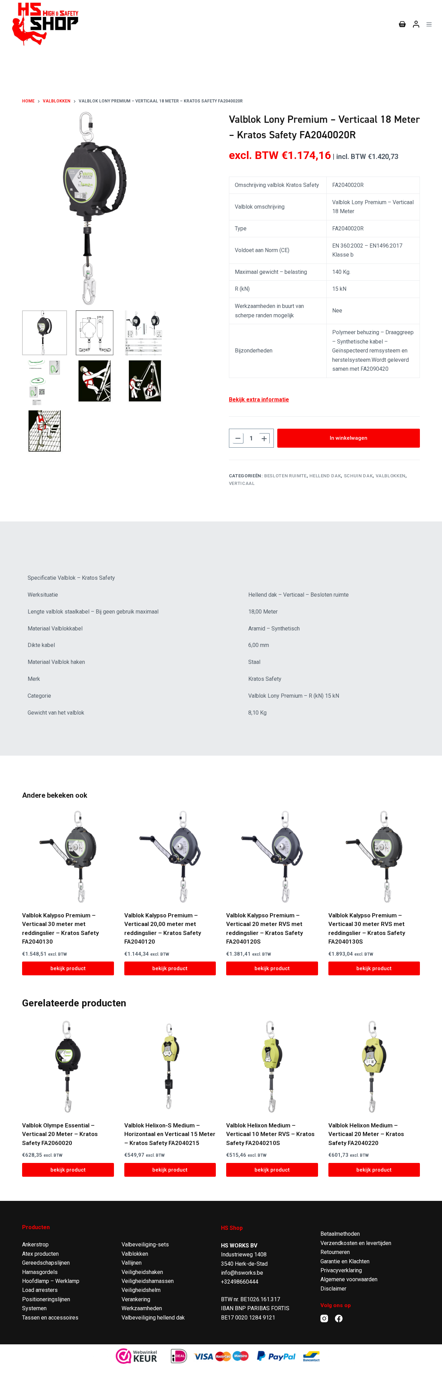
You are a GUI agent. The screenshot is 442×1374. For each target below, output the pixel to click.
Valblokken (391, 475)
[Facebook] (339, 1318)
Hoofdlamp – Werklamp (50, 1281)
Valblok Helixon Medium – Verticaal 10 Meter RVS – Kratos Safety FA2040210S (270, 1134)
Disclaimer (333, 1288)
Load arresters (40, 1290)
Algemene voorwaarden (348, 1279)
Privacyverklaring (341, 1270)
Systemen (34, 1308)
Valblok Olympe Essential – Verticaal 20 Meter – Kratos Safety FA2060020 (60, 1134)
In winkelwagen (348, 438)
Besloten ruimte (285, 475)
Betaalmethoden (340, 1234)
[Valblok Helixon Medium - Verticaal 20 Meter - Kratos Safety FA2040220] (374, 1067)
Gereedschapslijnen (46, 1263)
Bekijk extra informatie (259, 399)
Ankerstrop (35, 1244)
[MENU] (429, 24)
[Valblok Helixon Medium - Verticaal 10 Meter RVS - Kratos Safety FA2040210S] (272, 1067)
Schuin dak (358, 475)
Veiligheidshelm (141, 1290)
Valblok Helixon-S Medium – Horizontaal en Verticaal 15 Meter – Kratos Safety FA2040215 (169, 1134)
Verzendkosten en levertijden (355, 1243)
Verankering (136, 1299)
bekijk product (68, 968)
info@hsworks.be (242, 1273)
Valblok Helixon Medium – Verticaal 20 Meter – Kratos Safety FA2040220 (366, 1134)
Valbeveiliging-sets (145, 1244)
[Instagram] (324, 1318)
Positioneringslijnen (46, 1299)
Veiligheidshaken (142, 1272)
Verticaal (242, 483)
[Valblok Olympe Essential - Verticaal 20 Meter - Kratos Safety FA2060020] (68, 1067)
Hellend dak (325, 475)
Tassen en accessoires (50, 1317)
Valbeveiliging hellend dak (153, 1317)
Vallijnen (132, 1263)
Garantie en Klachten (344, 1261)
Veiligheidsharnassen (148, 1281)
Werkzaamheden (142, 1308)
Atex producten (40, 1254)
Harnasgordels (40, 1272)
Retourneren (335, 1252)
